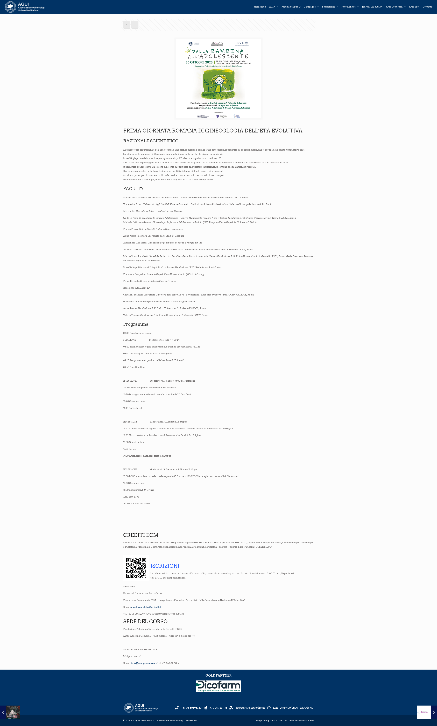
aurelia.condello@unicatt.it (146, 607)
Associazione (349, 6)
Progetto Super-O (290, 6)
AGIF (272, 6)
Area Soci (414, 6)
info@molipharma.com (144, 663)
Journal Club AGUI (372, 6)
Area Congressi (394, 6)
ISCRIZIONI (164, 566)
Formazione (328, 6)
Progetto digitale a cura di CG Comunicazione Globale (285, 720)
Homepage (260, 6)
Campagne (310, 6)
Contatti (427, 6)
